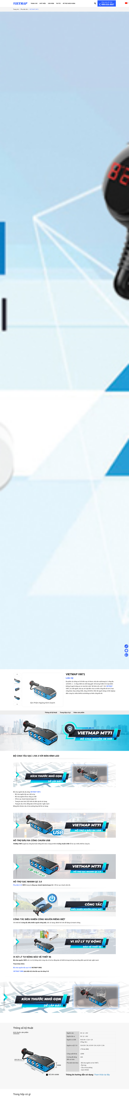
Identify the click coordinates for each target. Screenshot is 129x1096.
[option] (17, 680)
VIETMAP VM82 (18, 971)
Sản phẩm (51, 3)
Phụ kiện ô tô (17, 885)
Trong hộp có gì (65, 712)
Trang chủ (34, 3)
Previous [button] (17, 674)
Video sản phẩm (78, 712)
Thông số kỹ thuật (51, 712)
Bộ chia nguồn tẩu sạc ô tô (22, 967)
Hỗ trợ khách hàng (69, 3)
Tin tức (58, 3)
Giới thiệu (42, 3)
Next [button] (17, 704)
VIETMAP (109, 686)
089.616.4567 (107, 4)
